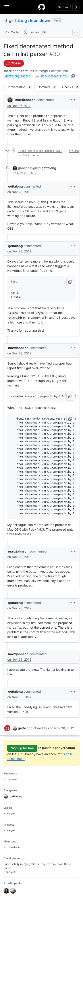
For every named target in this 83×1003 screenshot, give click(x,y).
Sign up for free (22, 748)
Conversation (20, 87)
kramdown (40, 20)
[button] (73, 99)
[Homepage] (41, 7)
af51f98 (74, 150)
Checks (72, 87)
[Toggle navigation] (7, 7)
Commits (48, 87)
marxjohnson (14, 71)
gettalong (18, 20)
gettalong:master (17, 76)
